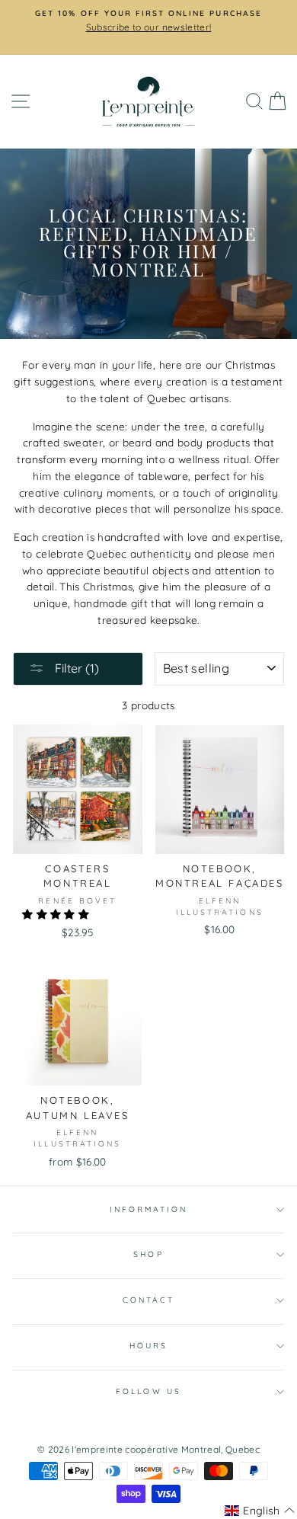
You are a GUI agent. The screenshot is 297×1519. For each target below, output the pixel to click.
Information (149, 1209)
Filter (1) (75, 668)
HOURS (148, 1346)
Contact (148, 1300)
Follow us (148, 1391)
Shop (148, 1254)
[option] (148, 21)
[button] (57, 913)
